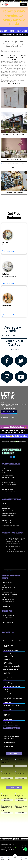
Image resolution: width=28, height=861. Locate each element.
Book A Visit (23, 4)
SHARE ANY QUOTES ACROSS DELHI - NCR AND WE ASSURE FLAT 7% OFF (14, 431)
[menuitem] (14, 470)
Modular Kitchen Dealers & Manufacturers (12, 737)
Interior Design (9, 746)
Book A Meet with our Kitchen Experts (14, 34)
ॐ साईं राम (14, 0)
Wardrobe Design (9, 742)
